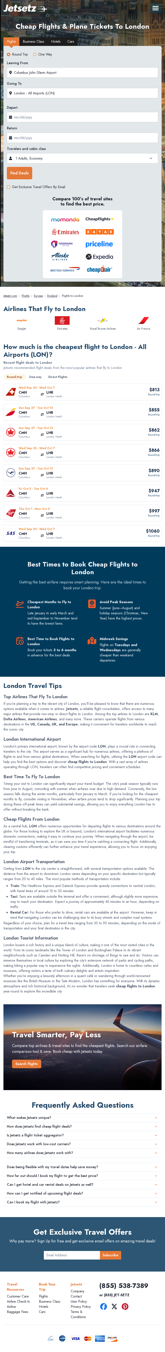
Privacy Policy (81, 1306)
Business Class (49, 1301)
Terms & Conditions (78, 1314)
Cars (42, 1311)
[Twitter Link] (115, 1307)
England (52, 296)
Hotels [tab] (56, 41)
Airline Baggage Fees (17, 1309)
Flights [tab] (11, 41)
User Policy (79, 1301)
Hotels (43, 1306)
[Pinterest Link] (126, 1307)
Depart (12, 107)
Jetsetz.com (10, 296)
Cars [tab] (70, 41)
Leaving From (17, 62)
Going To (14, 83)
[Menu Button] (156, 8)
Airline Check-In (18, 1301)
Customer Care (18, 1296)
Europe (38, 296)
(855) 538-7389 (123, 1285)
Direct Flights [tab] (57, 377)
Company (77, 1291)
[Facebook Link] (104, 1307)
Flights (25, 296)
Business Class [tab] (33, 41)
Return (12, 128)
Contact (76, 1296)
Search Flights (26, 1063)
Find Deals (19, 173)
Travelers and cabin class (26, 148)
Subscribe (110, 1255)
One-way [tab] (35, 377)
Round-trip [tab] (14, 377)
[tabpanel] (82, 164)
